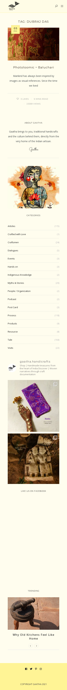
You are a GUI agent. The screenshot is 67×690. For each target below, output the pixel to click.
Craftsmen (13, 242)
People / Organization (19, 291)
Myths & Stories (16, 282)
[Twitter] (31, 669)
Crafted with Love (17, 234)
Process (12, 315)
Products (12, 323)
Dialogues (13, 250)
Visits (10, 347)
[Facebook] (26, 669)
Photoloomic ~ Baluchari (33, 67)
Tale (10, 339)
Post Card (13, 307)
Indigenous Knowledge (20, 274)
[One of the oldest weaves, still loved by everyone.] (33, 406)
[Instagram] (41, 669)
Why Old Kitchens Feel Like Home (33, 636)
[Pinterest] (36, 669)
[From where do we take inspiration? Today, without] (33, 459)
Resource (13, 331)
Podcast (12, 299)
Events (11, 258)
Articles (11, 226)
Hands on (13, 266)
